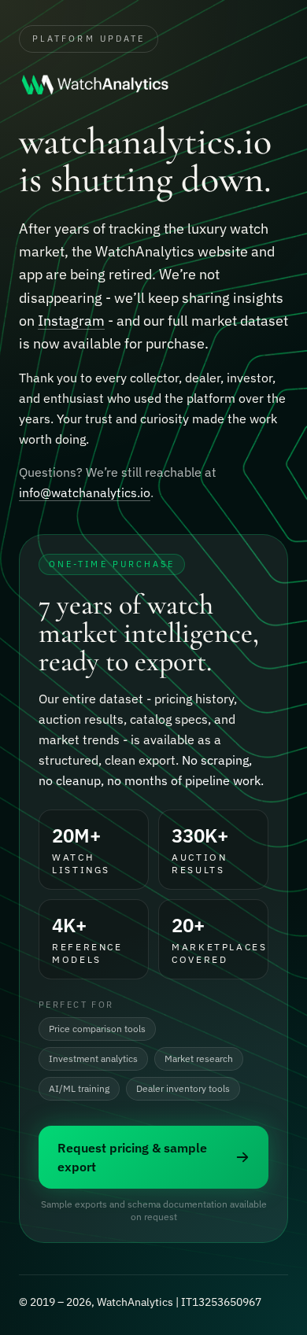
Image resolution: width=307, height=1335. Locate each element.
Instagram (71, 321)
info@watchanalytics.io (84, 492)
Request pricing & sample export (132, 1157)
